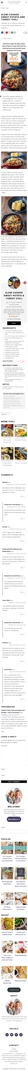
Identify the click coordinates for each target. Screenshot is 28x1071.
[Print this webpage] (15, 32)
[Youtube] (11, 1034)
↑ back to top (14, 990)
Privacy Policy (14, 1051)
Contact (14, 1049)
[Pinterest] (16, 1034)
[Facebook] (7, 1034)
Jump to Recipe (7, 38)
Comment (4, 746)
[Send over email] (12, 32)
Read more (19, 1020)
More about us (13, 819)
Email (3, 775)
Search (3, 827)
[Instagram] (21, 1034)
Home (3, 8)
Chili (7, 8)
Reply (23, 496)
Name (3, 769)
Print (14, 323)
